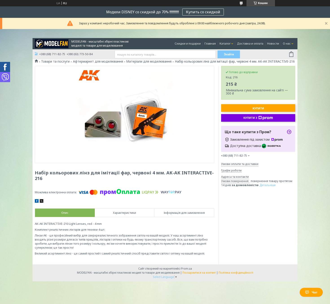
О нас (287, 43)
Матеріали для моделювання (149, 61)
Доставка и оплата (250, 43)
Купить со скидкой (203, 11)
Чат (314, 292)
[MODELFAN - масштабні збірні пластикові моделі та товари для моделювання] (51, 43)
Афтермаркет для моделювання (98, 61)
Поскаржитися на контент (199, 273)
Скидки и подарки (188, 43)
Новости (273, 43)
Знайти (229, 54)
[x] (41, 202)
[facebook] (37, 202)
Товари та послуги (55, 61)
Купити (258, 108)
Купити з (250, 118)
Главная (210, 43)
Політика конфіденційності (236, 273)
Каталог (225, 43)
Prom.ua (186, 268)
